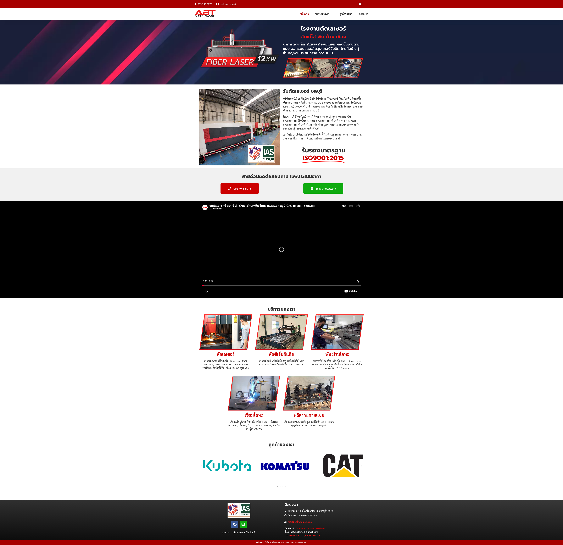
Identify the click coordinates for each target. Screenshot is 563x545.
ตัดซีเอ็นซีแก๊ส (281, 354)
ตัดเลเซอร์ (225, 354)
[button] (360, 4)
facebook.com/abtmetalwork (310, 528)
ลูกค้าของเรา (346, 13)
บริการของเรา (322, 13)
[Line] (243, 524)
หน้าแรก (304, 13)
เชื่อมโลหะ (254, 415)
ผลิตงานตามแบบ (309, 415)
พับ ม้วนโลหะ (337, 354)
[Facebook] (234, 524)
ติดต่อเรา (363, 13)
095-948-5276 (296, 535)
